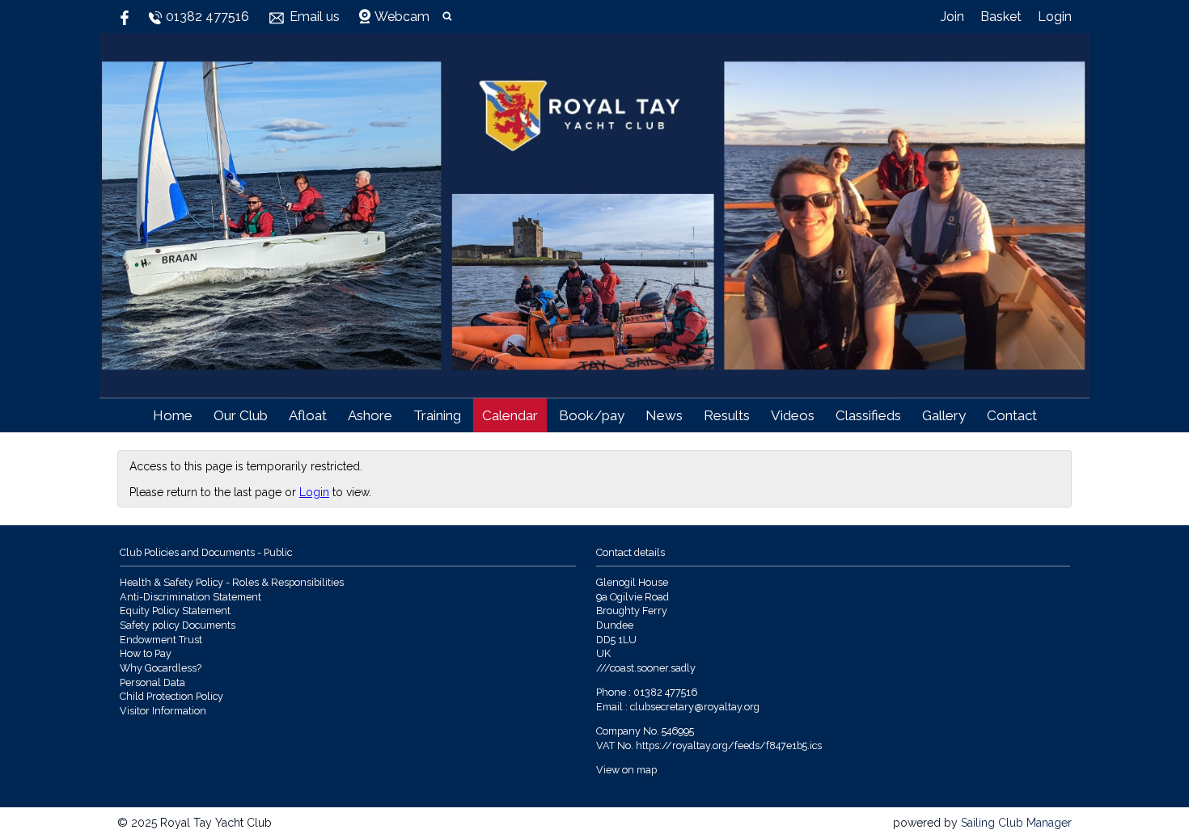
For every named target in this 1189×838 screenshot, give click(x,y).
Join (952, 16)
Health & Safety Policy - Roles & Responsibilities (232, 582)
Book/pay (591, 415)
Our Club (241, 415)
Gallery (944, 415)
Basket (1001, 16)
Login (1055, 16)
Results (727, 415)
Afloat (308, 415)
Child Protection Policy (171, 696)
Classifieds (868, 415)
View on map (626, 770)
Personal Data (152, 682)
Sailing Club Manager (1016, 822)
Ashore (370, 415)
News (664, 415)
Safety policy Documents (177, 625)
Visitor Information (163, 711)
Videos (793, 415)
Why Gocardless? (160, 668)
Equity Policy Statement (175, 610)
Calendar (510, 415)
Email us (315, 16)
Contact (1012, 415)
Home (173, 415)
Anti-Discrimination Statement (190, 597)
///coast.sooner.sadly (646, 668)
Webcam (401, 16)
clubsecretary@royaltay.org (695, 707)
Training (437, 415)
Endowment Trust (161, 640)
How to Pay (145, 653)
